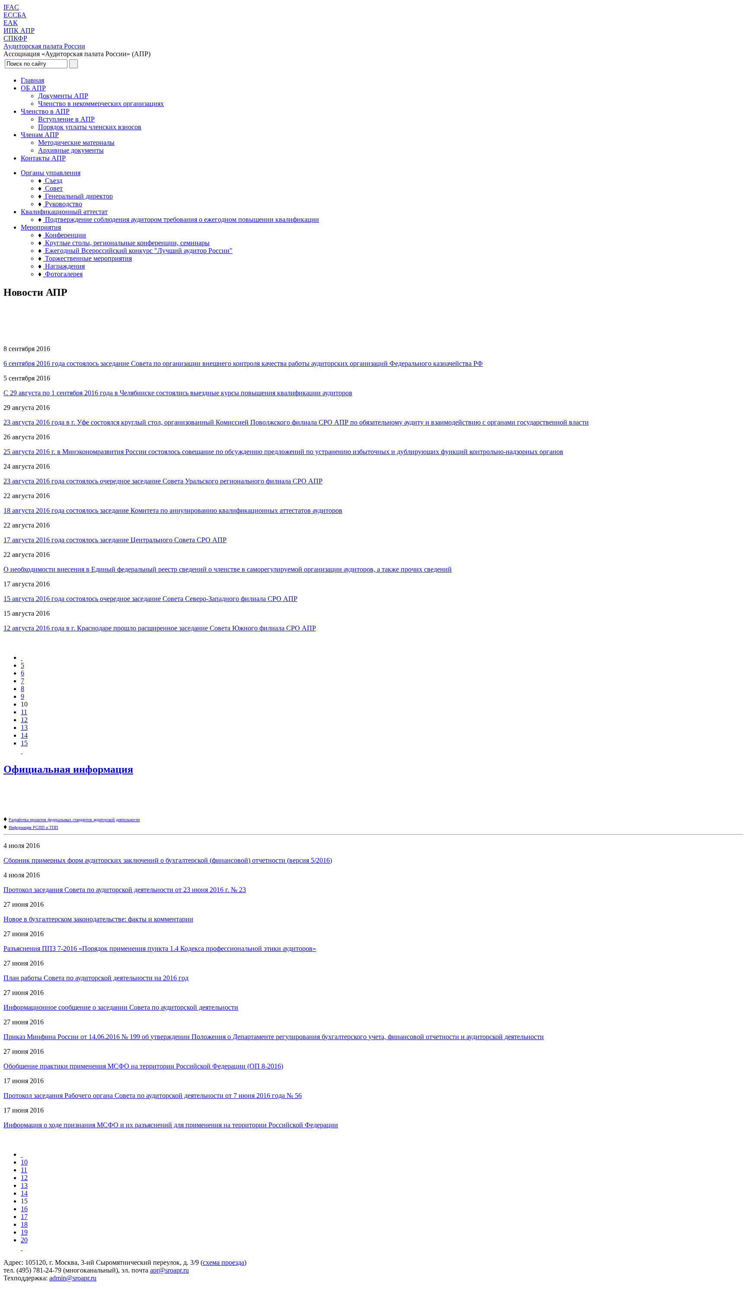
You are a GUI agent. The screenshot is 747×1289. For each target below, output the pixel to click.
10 (24, 1162)
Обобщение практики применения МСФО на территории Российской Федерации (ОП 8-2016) (143, 1066)
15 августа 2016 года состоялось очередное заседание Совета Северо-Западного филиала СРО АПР (150, 598)
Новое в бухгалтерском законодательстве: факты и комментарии (98, 919)
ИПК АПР (19, 30)
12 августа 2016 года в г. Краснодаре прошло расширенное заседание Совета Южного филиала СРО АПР (159, 628)
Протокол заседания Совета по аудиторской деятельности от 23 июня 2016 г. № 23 (124, 889)
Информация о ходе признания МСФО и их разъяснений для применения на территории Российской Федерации (170, 1125)
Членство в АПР (45, 111)
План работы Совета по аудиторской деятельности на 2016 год (95, 978)
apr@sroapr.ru (169, 1270)
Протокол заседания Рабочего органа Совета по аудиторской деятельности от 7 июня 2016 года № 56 (152, 1095)
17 (24, 1216)
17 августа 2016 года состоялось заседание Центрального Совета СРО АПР (115, 540)
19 (24, 1232)
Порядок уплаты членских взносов (89, 127)
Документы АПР (63, 95)
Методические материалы (76, 142)
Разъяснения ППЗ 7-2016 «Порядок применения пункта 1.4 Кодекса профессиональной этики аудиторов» (159, 948)
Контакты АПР (43, 158)
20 (24, 1240)
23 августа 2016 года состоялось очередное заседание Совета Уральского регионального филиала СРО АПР (162, 481)
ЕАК (10, 22)
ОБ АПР (33, 88)
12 (24, 719)
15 (24, 743)
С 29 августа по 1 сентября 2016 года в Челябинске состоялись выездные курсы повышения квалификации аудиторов (177, 393)
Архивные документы (71, 150)
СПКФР (15, 38)
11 (24, 712)
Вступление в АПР (66, 119)
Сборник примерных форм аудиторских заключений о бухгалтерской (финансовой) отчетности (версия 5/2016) (167, 860)
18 (24, 1224)
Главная (32, 80)
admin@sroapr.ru (72, 1278)
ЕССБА (14, 15)
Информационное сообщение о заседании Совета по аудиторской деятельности (120, 1007)
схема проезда (223, 1262)
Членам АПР (40, 134)
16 (24, 1208)
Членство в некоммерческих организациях (101, 103)
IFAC (11, 7)
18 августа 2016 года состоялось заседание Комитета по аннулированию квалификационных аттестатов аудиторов (172, 510)
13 (24, 727)
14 (24, 735)
